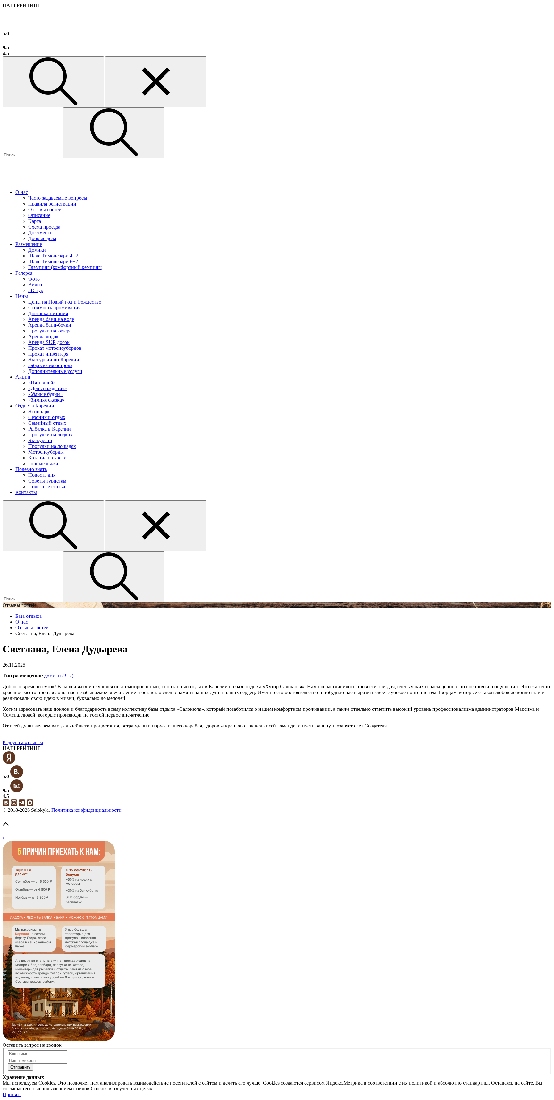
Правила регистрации (52, 203)
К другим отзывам (23, 742)
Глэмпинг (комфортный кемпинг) (65, 267)
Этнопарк (39, 411)
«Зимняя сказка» (46, 400)
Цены (21, 296)
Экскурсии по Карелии (53, 359)
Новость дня (41, 475)
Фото (34, 278)
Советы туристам (47, 480)
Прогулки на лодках (50, 434)
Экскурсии (40, 440)
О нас (21, 192)
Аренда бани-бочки (49, 325)
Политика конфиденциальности (86, 810)
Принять (12, 1094)
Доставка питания (48, 313)
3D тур (35, 290)
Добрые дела (42, 238)
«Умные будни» (45, 394)
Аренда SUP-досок (49, 342)
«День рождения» (47, 388)
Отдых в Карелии (34, 405)
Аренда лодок (43, 336)
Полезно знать (31, 469)
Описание (39, 215)
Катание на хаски (47, 457)
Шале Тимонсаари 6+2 (53, 261)
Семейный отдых (47, 423)
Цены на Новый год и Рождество (64, 302)
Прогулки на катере (49, 330)
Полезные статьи (46, 486)
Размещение (28, 244)
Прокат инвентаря (48, 354)
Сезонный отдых (46, 417)
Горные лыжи (43, 463)
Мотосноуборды (46, 452)
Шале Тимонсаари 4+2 (53, 255)
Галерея (23, 273)
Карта (34, 221)
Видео (35, 284)
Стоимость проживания (54, 307)
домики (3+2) (58, 675)
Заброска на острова (50, 365)
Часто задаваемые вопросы (57, 198)
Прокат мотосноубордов (54, 348)
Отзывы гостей (45, 209)
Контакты (26, 492)
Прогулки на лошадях (52, 446)
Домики (37, 250)
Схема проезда (44, 227)
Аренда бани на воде (51, 319)
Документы (41, 232)
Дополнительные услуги (55, 371)
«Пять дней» (42, 382)
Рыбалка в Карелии (49, 429)
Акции (22, 377)
